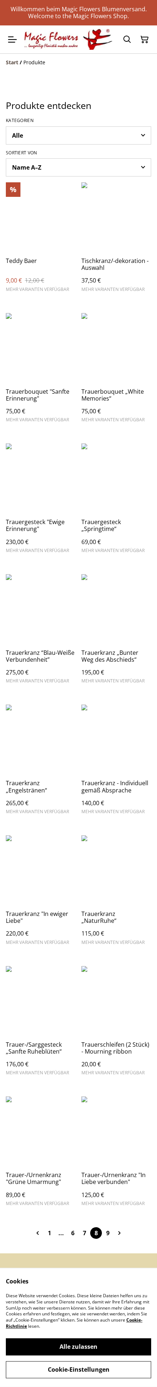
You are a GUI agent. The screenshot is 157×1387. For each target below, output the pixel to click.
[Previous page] (37, 1233)
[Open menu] (12, 40)
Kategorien (20, 120)
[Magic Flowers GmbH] (68, 39)
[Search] (127, 40)
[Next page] (119, 1233)
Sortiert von (21, 152)
